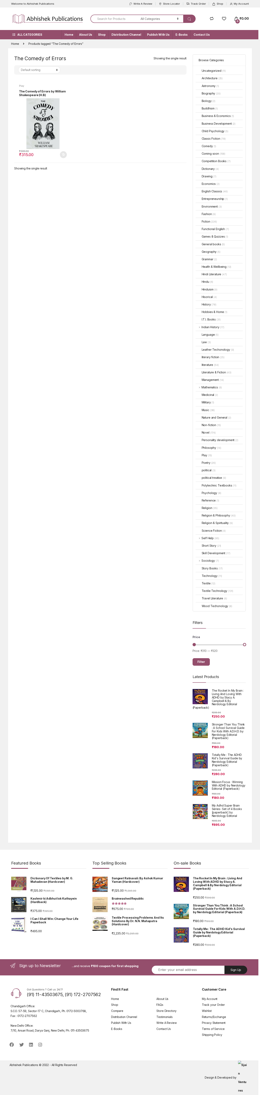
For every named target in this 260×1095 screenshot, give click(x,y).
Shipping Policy (212, 1034)
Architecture (212, 78)
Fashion (209, 214)
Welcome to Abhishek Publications (32, 3)
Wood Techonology (217, 606)
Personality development (220, 440)
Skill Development (216, 553)
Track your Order (213, 1004)
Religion (210, 508)
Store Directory (166, 1010)
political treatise (214, 477)
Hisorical (209, 297)
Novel (209, 432)
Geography (211, 251)
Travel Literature (214, 598)
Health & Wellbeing (216, 266)
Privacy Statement (214, 1022)
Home (69, 34)
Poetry (209, 462)
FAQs (159, 1004)
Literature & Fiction (217, 372)
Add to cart (63, 154)
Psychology (211, 493)
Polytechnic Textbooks (219, 485)
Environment (212, 206)
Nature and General (216, 417)
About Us (85, 34)
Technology (212, 576)
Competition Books (216, 161)
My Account (241, 3)
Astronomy (210, 86)
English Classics (215, 191)
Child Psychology (215, 131)
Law (206, 342)
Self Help (210, 538)
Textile (208, 583)
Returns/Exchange (214, 1017)
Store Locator (171, 3)
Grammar (209, 259)
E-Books (182, 34)
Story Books (212, 568)
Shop (220, 3)
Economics (211, 183)
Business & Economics (218, 116)
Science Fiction (214, 530)
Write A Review (142, 3)
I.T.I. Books (211, 319)
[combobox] (113, 19)
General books (213, 244)
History (209, 304)
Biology (208, 101)
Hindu (207, 281)
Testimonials (164, 1017)
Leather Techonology (218, 349)
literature (210, 364)
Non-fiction (211, 425)
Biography (211, 93)
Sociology (210, 560)
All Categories (29, 34)
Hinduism (209, 289)
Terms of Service (213, 1029)
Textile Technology (217, 590)
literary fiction (213, 357)
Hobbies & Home (215, 312)
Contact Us (202, 34)
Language (210, 334)
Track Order (198, 3)
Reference (210, 500)
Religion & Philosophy (219, 515)
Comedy (209, 146)
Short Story (211, 545)
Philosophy (211, 447)
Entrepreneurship (215, 198)
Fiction (209, 221)
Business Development (219, 123)
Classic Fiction (214, 138)
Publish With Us (158, 34)
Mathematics (212, 387)
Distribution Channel (126, 34)
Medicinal (210, 394)
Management (213, 379)
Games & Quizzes (215, 236)
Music (208, 410)
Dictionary (210, 168)
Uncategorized (214, 70)
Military (208, 402)
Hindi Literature (214, 274)
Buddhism (210, 108)
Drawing (209, 176)
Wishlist (207, 1010)
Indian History (213, 327)
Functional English (215, 229)
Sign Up (236, 970)
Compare (117, 1010)
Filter (201, 661)
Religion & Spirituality (217, 523)
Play (21, 85)
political (209, 470)
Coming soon (213, 153)
